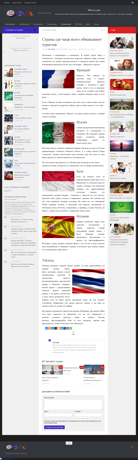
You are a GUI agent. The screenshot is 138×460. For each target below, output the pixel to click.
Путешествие (66, 24)
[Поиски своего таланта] (122, 168)
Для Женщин (10, 24)
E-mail (77, 411)
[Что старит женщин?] (8, 129)
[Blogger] (58, 328)
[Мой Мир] (52, 328)
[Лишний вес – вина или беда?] (8, 107)
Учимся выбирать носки (23, 118)
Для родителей (115, 237)
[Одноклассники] (49, 328)
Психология (38, 24)
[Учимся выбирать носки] (8, 118)
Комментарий (49, 397)
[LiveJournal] (64, 328)
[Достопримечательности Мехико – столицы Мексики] (122, 104)
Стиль (16, 115)
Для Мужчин (24, 24)
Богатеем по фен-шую (118, 95)
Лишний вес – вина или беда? (24, 107)
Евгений (51, 49)
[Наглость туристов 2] (122, 126)
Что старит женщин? (21, 129)
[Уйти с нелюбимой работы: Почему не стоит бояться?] (122, 43)
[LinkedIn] (61, 328)
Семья (87, 24)
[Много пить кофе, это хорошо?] (122, 187)
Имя (46, 411)
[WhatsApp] (70, 328)
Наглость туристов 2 (117, 137)
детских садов (17, 206)
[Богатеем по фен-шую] (122, 84)
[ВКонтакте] (46, 328)
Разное (96, 24)
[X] (55, 328)
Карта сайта (17, 3)
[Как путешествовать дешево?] (52, 370)
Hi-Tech (78, 24)
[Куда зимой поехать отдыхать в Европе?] (8, 152)
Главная (6, 3)
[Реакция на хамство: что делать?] (8, 72)
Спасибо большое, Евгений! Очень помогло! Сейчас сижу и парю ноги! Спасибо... (23, 231)
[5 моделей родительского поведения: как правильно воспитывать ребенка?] (122, 229)
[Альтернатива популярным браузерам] (8, 96)
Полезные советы (20, 69)
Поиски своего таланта (118, 178)
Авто (16, 160)
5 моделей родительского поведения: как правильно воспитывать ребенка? (119, 242)
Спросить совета (30, 3)
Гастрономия (51, 24)
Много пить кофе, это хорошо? (121, 198)
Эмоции (113, 153)
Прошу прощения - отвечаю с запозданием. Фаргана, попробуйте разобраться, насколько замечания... (23, 243)
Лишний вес (18, 104)
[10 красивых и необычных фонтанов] (94, 370)
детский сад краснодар (10, 199)
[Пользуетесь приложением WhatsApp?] (122, 207)
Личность (113, 175)
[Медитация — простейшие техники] (122, 146)
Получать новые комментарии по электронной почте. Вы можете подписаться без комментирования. (72, 422)
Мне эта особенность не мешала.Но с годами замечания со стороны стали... (23, 254)
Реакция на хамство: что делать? (121, 75)
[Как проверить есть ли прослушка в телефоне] (8, 140)
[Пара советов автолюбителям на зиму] (8, 164)
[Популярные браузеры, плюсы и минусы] (8, 84)
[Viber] (67, 328)
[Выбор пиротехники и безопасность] (8, 175)
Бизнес (112, 92)
